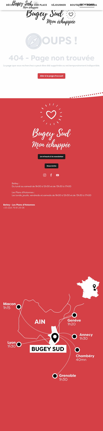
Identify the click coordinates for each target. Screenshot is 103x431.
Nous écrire (51, 166)
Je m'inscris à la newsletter (51, 156)
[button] (58, 5)
